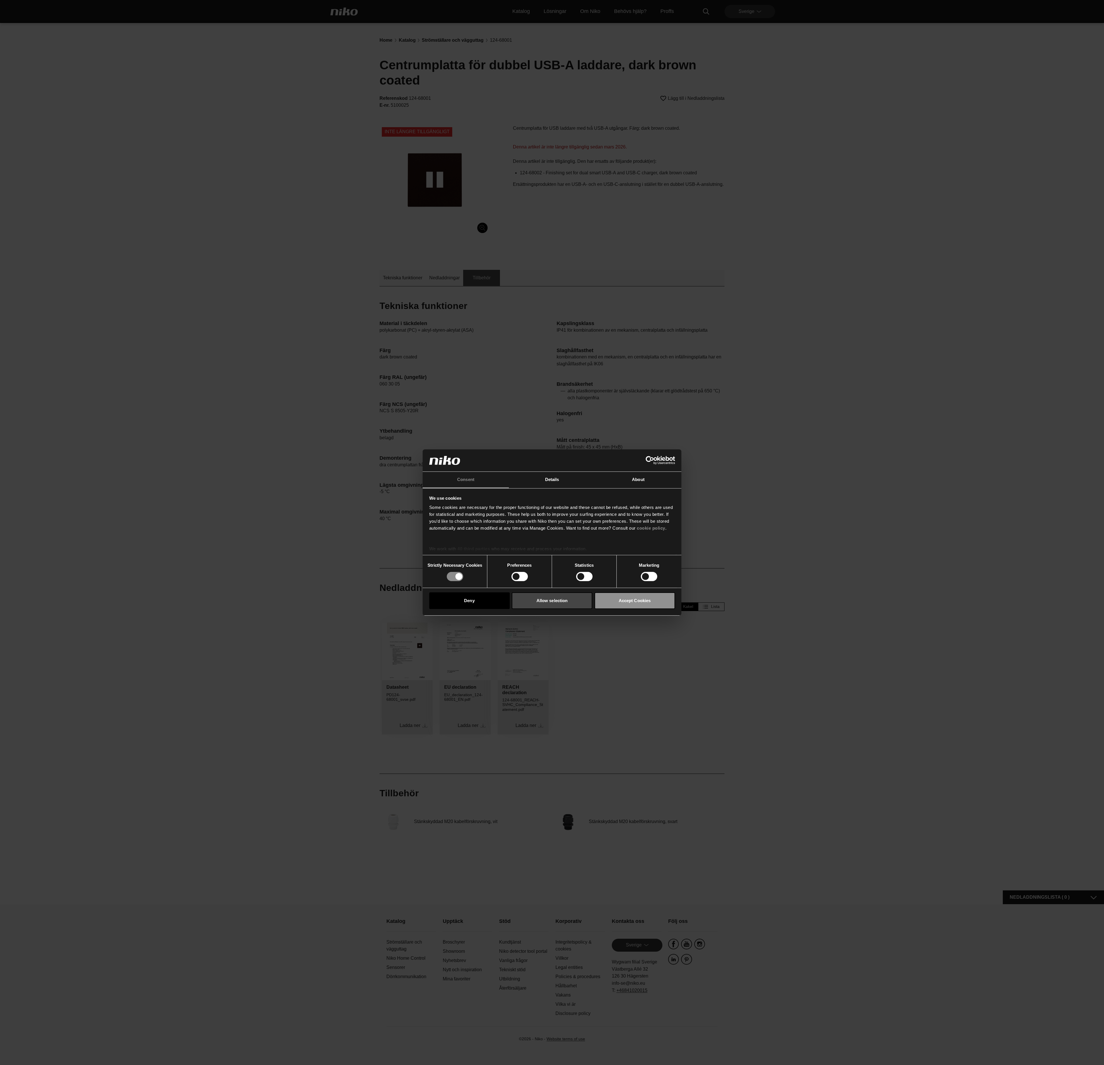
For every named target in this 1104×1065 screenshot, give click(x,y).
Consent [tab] (465, 479)
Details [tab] (552, 479)
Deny (469, 600)
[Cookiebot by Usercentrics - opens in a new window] (650, 460)
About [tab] (638, 479)
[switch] (519, 576)
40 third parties (473, 548)
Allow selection (552, 600)
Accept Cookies (635, 600)
